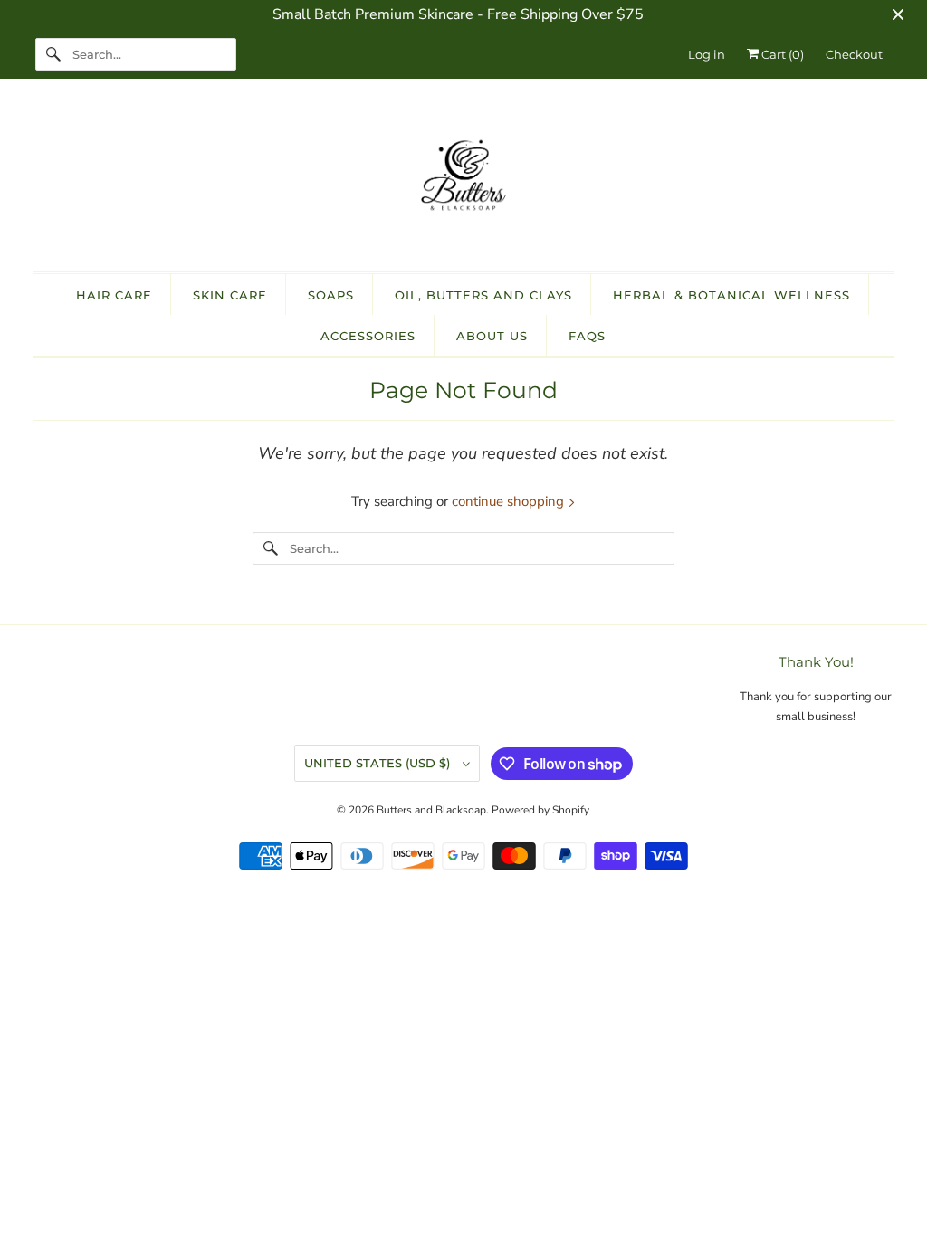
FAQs (587, 335)
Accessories (368, 335)
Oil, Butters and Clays (483, 295)
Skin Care (230, 295)
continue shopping (510, 501)
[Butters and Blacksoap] (464, 179)
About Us (492, 335)
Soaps (331, 295)
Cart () (781, 54)
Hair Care (114, 295)
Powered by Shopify (540, 810)
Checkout (854, 54)
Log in (706, 54)
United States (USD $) (379, 763)
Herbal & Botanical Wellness (731, 295)
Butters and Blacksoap (431, 810)
